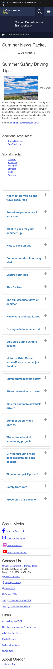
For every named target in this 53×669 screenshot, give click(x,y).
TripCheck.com (15, 144)
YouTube (12, 174)
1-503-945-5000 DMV (19, 606)
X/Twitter (12, 159)
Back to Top (9, 664)
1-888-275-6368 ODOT (20, 600)
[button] (3, 5)
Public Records (9, 638)
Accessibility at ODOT (12, 621)
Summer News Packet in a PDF (24, 122)
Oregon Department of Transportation (19, 565)
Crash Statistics (15, 140)
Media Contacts (12, 576)
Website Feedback (11, 644)
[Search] (39, 11)
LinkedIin (12, 168)
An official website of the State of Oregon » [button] (24, 2)
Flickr (10, 171)
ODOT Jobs (7, 650)
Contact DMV (11, 594)
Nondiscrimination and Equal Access (19, 627)
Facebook (12, 162)
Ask (10, 588)
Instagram (13, 165)
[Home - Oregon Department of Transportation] (3, 34)
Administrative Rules (11, 633)
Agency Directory (13, 582)
